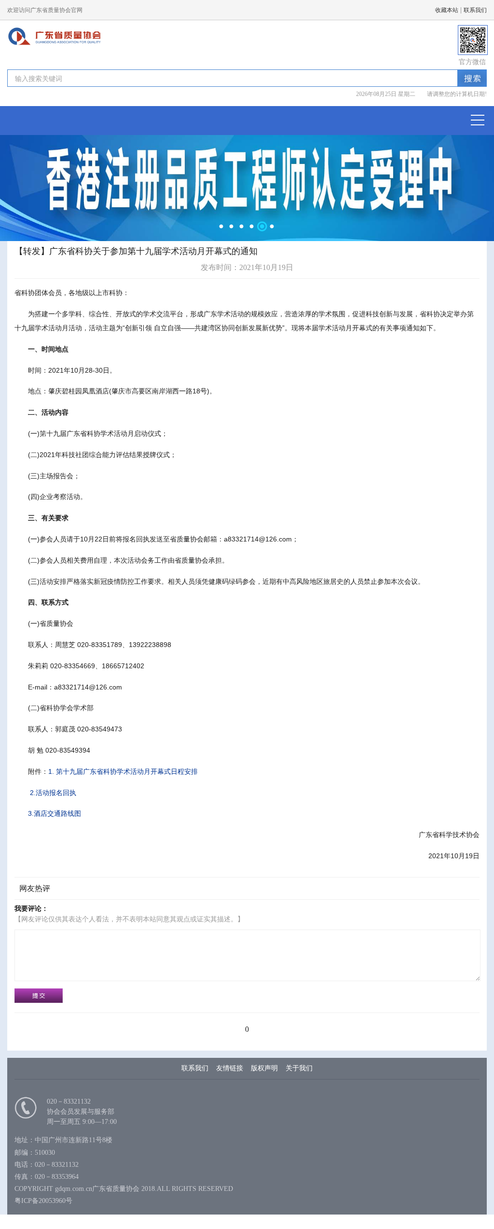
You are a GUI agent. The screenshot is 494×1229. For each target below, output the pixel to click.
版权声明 (264, 1068)
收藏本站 (446, 10)
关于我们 (299, 1068)
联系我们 (475, 10)
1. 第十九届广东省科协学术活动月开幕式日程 (123, 771)
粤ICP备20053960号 (43, 1200)
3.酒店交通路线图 (54, 813)
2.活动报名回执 (52, 793)
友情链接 (229, 1068)
